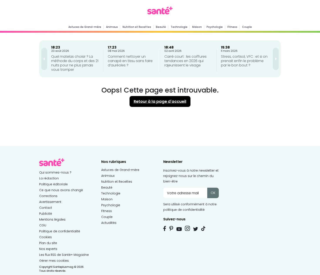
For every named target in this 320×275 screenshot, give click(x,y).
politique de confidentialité (184, 210)
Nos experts (48, 249)
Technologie (179, 27)
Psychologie (215, 27)
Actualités (108, 223)
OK (213, 192)
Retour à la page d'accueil (160, 101)
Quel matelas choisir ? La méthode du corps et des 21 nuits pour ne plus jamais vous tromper (74, 63)
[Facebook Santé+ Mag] (164, 228)
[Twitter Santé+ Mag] (195, 229)
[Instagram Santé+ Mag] (187, 228)
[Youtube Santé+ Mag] (179, 229)
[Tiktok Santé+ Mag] (203, 228)
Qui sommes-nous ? (55, 172)
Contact (45, 208)
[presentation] (44, 59)
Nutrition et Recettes (137, 27)
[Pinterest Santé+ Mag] (171, 228)
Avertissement (50, 202)
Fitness (232, 27)
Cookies (45, 237)
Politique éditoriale (53, 184)
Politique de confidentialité (59, 231)
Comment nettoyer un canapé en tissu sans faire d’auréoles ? (130, 61)
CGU (42, 225)
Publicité (45, 213)
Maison (197, 27)
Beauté (161, 27)
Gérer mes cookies (54, 260)
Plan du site (48, 243)
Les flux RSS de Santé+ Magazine (64, 255)
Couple (247, 27)
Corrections (48, 196)
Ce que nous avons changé (61, 190)
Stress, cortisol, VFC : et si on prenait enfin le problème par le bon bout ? (244, 61)
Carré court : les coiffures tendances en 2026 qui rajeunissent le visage (185, 61)
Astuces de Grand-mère (84, 27)
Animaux (112, 27)
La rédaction (49, 178)
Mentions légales (52, 219)
